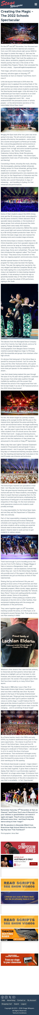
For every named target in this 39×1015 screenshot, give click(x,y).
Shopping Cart (7, 1004)
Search (16, 1004)
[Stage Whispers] (12, 4)
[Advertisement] (20, 838)
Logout (23, 1004)
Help (3, 1000)
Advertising (11, 1000)
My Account (31, 1000)
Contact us (21, 1000)
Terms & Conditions (19, 1013)
